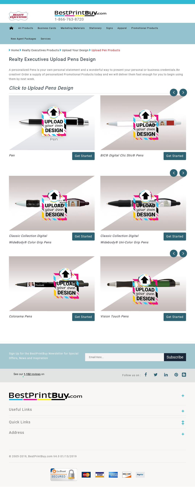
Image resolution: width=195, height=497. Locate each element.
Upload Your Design (75, 50)
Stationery (95, 28)
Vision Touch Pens (114, 316)
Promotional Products (144, 28)
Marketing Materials (73, 28)
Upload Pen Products (106, 50)
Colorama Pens (20, 316)
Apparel (122, 28)
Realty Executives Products (40, 50)
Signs (109, 28)
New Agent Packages (23, 38)
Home (15, 50)
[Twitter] (156, 375)
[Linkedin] (166, 375)
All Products (25, 28)
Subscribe (175, 357)
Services (46, 38)
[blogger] (184, 375)
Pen (12, 155)
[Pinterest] (176, 375)
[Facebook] (146, 375)
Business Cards (47, 28)
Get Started (83, 156)
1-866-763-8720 (69, 19)
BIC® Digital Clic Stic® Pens (121, 155)
